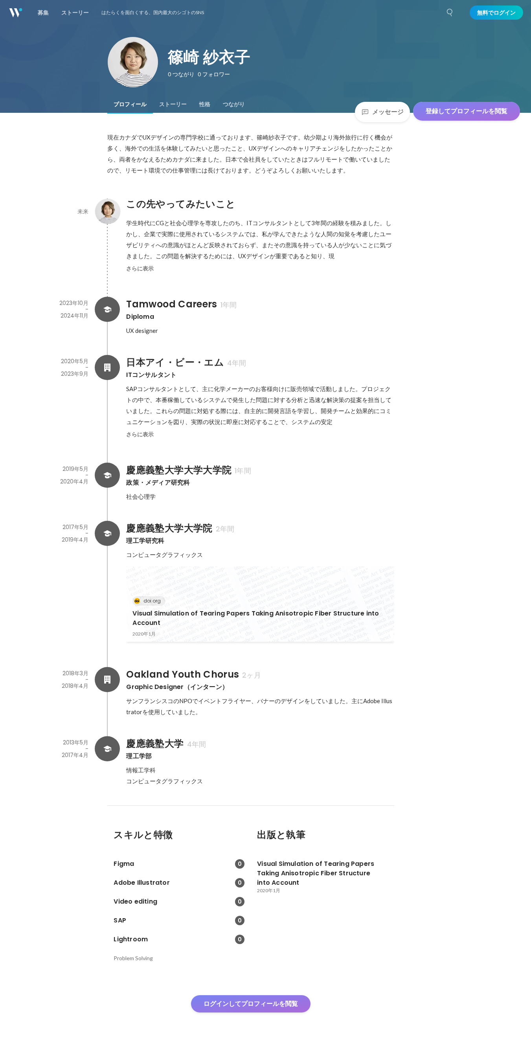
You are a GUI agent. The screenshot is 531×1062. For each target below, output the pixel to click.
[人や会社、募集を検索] (450, 12)
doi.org (152, 600)
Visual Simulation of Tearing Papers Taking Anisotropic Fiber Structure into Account (255, 618)
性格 (204, 104)
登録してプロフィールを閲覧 (466, 111)
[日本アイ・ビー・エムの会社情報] (107, 367)
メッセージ (388, 111)
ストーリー (173, 104)
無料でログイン (496, 13)
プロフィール (130, 104)
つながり (234, 104)
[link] (260, 604)
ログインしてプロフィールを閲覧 (251, 1003)
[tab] (130, 104)
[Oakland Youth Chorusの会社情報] (107, 679)
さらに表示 (140, 268)
